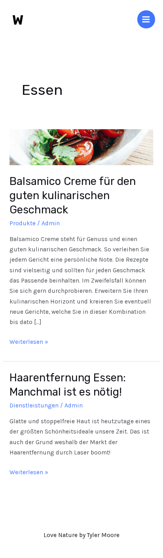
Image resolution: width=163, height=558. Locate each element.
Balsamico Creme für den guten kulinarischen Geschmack (72, 195)
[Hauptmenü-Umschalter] (146, 19)
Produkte (22, 223)
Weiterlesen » (28, 341)
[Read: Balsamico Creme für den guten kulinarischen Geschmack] (81, 146)
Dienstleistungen (34, 405)
